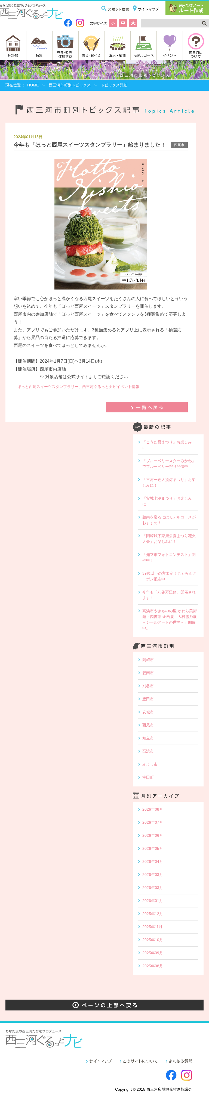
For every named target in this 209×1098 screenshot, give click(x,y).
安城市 (148, 712)
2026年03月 (152, 874)
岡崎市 (148, 660)
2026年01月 (152, 900)
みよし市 (150, 764)
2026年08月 (152, 809)
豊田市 (148, 699)
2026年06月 (152, 835)
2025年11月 (152, 927)
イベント (169, 55)
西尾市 (148, 725)
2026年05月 (152, 848)
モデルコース (144, 55)
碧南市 (148, 673)
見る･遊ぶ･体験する (65, 54)
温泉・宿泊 (117, 55)
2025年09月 (152, 953)
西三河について (195, 54)
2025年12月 (152, 914)
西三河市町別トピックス (70, 85)
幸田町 (148, 777)
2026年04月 (152, 861)
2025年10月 (152, 940)
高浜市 (148, 751)
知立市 (148, 738)
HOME (13, 55)
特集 (39, 55)
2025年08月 (152, 966)
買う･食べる (91, 55)
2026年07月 (152, 822)
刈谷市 (148, 686)
